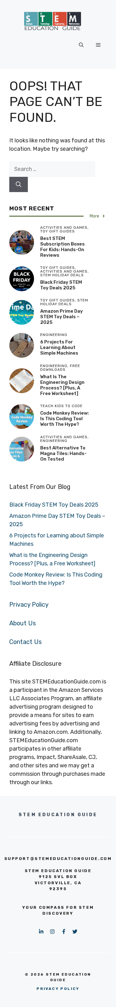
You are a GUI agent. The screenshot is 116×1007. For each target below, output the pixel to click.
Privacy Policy (29, 604)
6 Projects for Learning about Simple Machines (59, 347)
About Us (22, 623)
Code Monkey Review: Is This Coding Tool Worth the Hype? (64, 418)
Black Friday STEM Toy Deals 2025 (61, 285)
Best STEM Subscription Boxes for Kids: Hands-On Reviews (62, 247)
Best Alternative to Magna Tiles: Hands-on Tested (63, 453)
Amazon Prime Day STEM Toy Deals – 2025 (61, 316)
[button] (81, 45)
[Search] (18, 184)
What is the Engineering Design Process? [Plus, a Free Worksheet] (62, 385)
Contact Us (25, 642)
